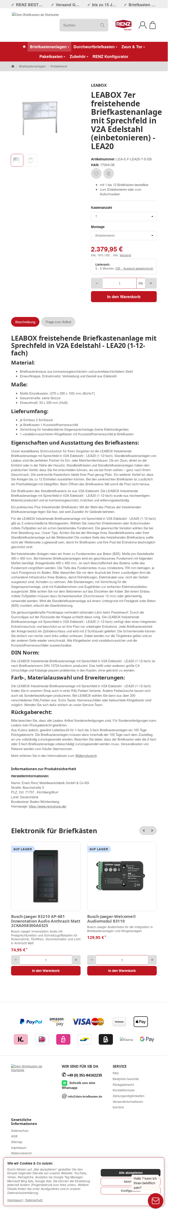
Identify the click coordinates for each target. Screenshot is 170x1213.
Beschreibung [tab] (25, 321)
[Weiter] (152, 830)
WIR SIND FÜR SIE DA (80, 1066)
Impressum (15, 1200)
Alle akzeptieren (131, 1173)
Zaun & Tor (132, 46)
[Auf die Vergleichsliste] (108, 173)
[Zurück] (143, 830)
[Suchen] (102, 25)
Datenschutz (34, 1200)
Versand (125, 255)
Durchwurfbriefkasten (94, 46)
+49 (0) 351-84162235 (84, 1075)
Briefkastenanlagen (48, 46)
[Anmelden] (143, 25)
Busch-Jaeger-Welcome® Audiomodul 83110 (111, 918)
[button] (17, 160)
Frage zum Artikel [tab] (58, 321)
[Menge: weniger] (97, 283)
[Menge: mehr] (151, 283)
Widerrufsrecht (86, 755)
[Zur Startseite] (35, 25)
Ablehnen (130, 1181)
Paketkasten (51, 56)
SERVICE (120, 1066)
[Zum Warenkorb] (153, 25)
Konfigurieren (130, 1190)
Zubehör (78, 56)
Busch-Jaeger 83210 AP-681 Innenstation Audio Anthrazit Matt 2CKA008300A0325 (45, 921)
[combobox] (124, 216)
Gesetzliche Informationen (24, 1122)
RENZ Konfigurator (110, 56)
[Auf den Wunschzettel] (96, 173)
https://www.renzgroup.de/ (47, 806)
